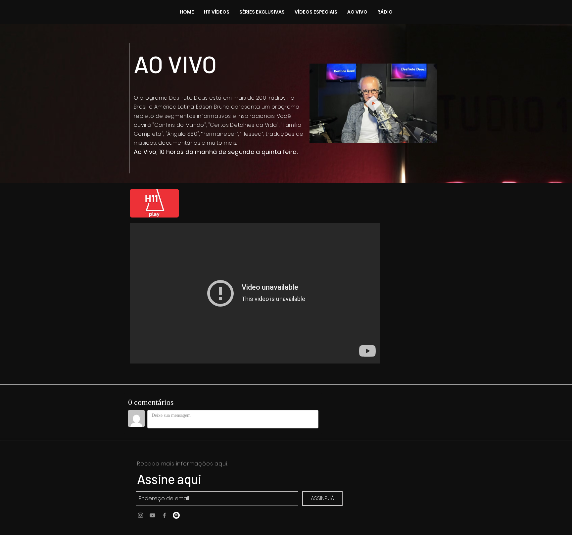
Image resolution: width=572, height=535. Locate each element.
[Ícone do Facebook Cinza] (164, 515)
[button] (428, 135)
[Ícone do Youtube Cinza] (152, 515)
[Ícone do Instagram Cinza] (140, 515)
